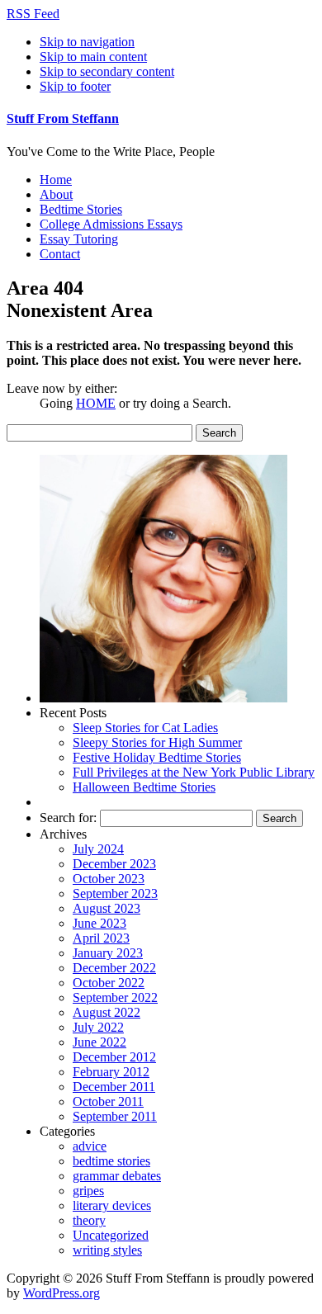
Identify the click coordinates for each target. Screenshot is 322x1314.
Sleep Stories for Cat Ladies (145, 728)
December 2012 (114, 1057)
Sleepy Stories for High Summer (157, 742)
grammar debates (117, 1176)
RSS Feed (33, 14)
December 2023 (114, 864)
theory (89, 1220)
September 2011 (115, 1116)
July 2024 (98, 849)
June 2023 (99, 923)
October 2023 (108, 879)
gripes (88, 1191)
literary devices (112, 1205)
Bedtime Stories (81, 209)
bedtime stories (111, 1161)
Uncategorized (111, 1235)
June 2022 (99, 1042)
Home (56, 180)
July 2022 (98, 1027)
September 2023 (115, 893)
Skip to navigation (87, 42)
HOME (96, 403)
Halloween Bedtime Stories (144, 787)
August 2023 (106, 908)
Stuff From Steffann (63, 118)
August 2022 (106, 1012)
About (56, 194)
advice (90, 1146)
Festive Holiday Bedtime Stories (157, 757)
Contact (60, 254)
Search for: (68, 818)
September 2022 (115, 997)
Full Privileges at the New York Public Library (194, 772)
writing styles (107, 1250)
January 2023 (108, 953)
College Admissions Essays (111, 224)
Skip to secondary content (107, 71)
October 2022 (108, 983)
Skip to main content (93, 57)
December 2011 (114, 1087)
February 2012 (111, 1072)
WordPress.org (61, 1293)
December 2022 (114, 968)
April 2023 (101, 938)
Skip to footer (75, 86)
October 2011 (108, 1101)
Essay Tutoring (79, 239)
